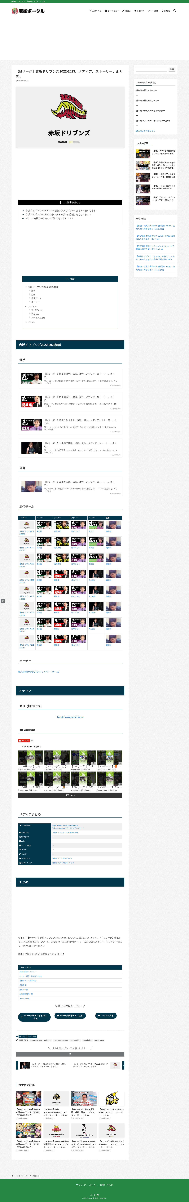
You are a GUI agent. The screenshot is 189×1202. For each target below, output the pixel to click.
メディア (32, 306)
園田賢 (39, 531)
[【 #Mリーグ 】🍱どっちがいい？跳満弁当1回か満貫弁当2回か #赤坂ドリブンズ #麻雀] (57, 779)
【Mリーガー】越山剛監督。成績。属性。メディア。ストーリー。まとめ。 (79, 483)
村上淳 (56, 580)
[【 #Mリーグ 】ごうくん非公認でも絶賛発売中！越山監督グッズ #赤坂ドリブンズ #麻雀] (30, 757)
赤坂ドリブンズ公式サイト (62, 858)
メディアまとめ (38, 318)
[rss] (98, 1194)
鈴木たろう (75, 531)
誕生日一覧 (24, 990)
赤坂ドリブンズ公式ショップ (63, 863)
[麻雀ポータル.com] (28, 10)
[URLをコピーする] (70, 1054)
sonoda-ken (87, 1040)
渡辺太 (91, 531)
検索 (172, 69)
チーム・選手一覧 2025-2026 (31, 976)
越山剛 (108, 531)
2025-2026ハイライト (28, 972)
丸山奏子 (92, 580)
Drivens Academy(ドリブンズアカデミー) (67, 828)
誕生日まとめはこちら (145, 131)
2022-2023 (23, 1040)
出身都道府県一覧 (26, 994)
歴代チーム (36, 298)
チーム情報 (32, 1036)
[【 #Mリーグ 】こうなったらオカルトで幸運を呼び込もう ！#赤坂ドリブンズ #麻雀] (57, 757)
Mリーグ (22, 1036)
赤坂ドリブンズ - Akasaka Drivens (65, 833)
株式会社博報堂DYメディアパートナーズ (38, 672)
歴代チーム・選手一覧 (28, 981)
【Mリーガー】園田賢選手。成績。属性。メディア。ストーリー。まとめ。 (79, 375)
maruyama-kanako (61, 1040)
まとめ (31, 322)
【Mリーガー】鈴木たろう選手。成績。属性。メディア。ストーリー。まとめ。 (80, 421)
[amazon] (94, 1194)
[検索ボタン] (174, 11)
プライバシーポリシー (87, 1185)
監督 (33, 294)
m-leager (47, 1040)
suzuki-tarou (99, 1040)
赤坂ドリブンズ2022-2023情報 (43, 287)
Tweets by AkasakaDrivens (70, 717)
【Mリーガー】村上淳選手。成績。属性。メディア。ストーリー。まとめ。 (79, 398)
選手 (33, 291)
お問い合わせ (106, 1185)
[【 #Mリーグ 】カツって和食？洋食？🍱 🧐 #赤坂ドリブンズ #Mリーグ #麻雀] (109, 779)
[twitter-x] (91, 1194)
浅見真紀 (57, 531)
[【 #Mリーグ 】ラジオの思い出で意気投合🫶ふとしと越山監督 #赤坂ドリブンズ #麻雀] (83, 757)
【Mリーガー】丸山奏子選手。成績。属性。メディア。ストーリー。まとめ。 (80, 444)
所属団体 (23, 985)
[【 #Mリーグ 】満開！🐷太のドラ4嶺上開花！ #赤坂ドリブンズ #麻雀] (30, 779)
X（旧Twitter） (37, 310)
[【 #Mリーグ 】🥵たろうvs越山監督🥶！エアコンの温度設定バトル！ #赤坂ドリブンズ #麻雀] (109, 757)
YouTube (35, 314)
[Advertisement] (94, 39)
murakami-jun (75, 1040)
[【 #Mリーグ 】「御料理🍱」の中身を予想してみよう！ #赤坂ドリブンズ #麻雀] (83, 779)
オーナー (35, 302)
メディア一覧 (24, 998)
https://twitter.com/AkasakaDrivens (65, 825)
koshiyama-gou (36, 1040)
